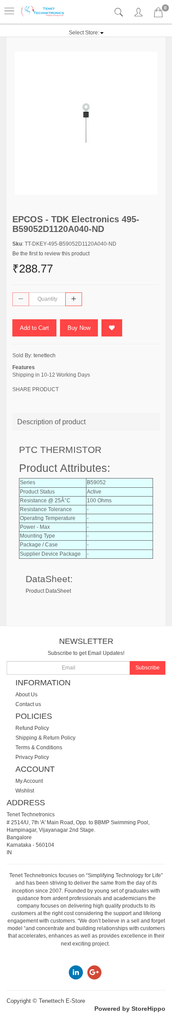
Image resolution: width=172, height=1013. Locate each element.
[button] (86, 33)
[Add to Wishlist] (111, 327)
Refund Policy (32, 728)
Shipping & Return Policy (45, 738)
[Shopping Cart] (158, 14)
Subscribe (147, 668)
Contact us (28, 704)
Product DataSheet (48, 591)
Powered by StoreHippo (129, 1008)
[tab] (120, 12)
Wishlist (24, 791)
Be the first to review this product (51, 253)
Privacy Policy (32, 757)
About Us (26, 695)
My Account (29, 781)
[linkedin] (76, 972)
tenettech (45, 355)
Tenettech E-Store (62, 1001)
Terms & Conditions (38, 747)
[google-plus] (94, 972)
